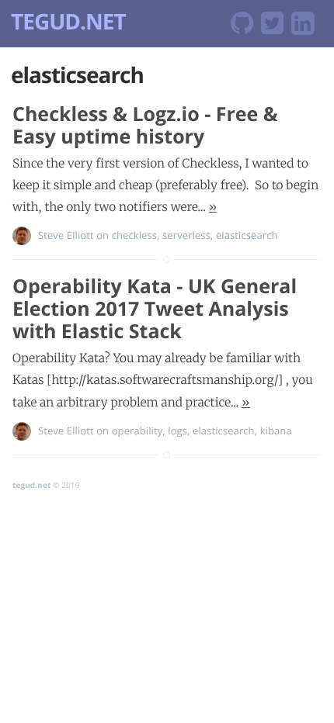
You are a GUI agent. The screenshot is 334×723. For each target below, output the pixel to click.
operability (137, 431)
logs (177, 431)
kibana (276, 431)
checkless (134, 235)
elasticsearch (247, 235)
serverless (186, 235)
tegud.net (31, 484)
